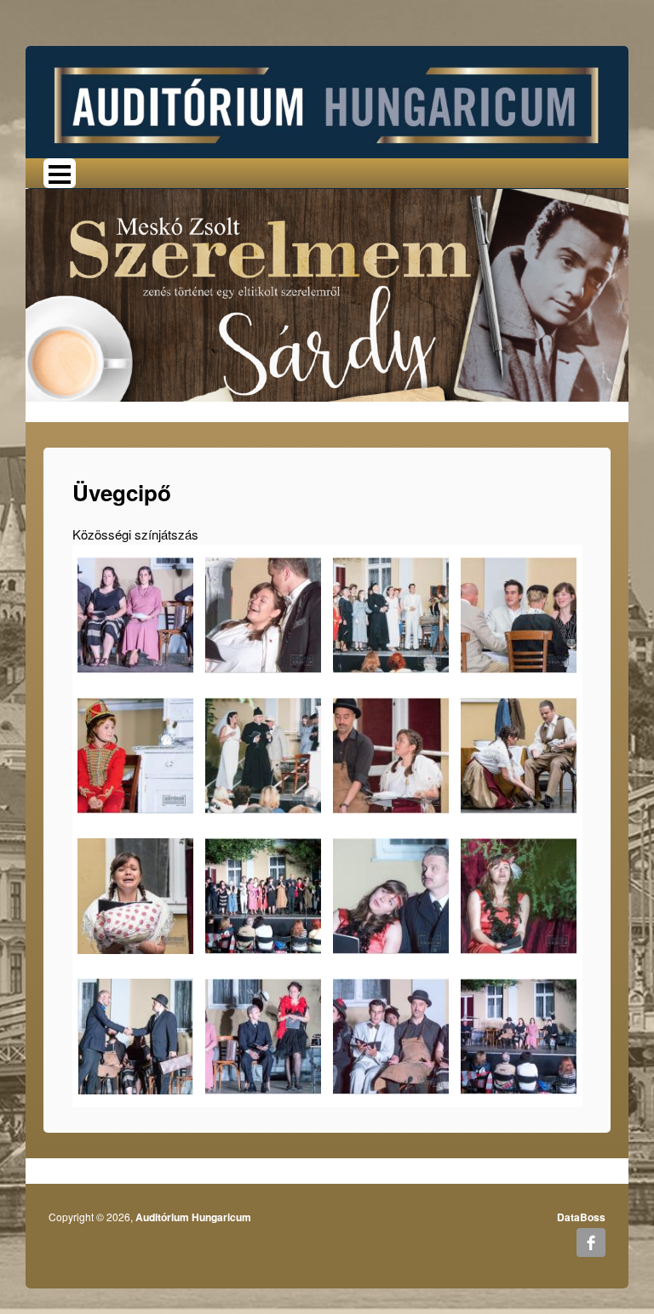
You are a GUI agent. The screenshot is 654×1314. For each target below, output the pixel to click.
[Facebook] (591, 1242)
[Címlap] (326, 100)
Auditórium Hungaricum (193, 1217)
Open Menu (59, 173)
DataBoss (581, 1217)
